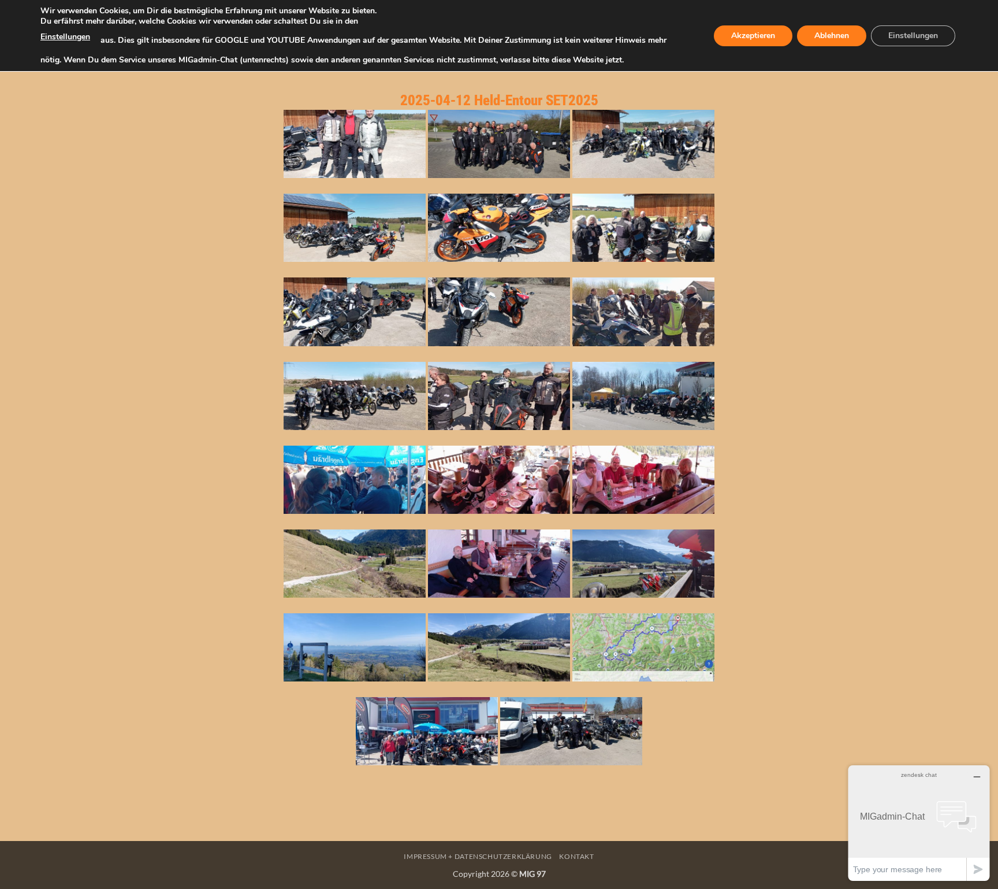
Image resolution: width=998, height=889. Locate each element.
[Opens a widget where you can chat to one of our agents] (919, 823)
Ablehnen (831, 35)
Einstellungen (65, 36)
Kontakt (576, 856)
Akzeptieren (753, 35)
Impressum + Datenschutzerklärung (478, 856)
